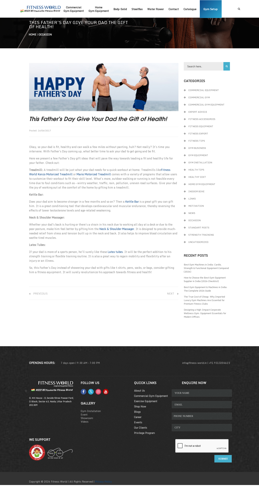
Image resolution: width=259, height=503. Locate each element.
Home (32, 34)
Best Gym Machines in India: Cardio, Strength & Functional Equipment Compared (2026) (206, 268)
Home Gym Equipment (201, 184)
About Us (139, 391)
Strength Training (201, 235)
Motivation (196, 206)
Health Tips (196, 170)
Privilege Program (144, 433)
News (191, 213)
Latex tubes (115, 252)
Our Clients (140, 428)
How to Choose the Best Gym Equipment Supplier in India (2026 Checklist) (205, 279)
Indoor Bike (196, 191)
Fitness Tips (196, 141)
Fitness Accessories (201, 119)
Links (192, 199)
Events (138, 422)
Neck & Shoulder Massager (116, 229)
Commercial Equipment (203, 90)
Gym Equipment (198, 155)
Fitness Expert (198, 133)
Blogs (137, 412)
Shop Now (140, 406)
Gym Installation (200, 162)
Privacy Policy (103, 482)
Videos (84, 422)
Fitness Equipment (200, 126)
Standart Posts (198, 227)
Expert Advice (197, 112)
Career (137, 417)
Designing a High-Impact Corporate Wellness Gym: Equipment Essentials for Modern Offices (205, 313)
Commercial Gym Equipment (206, 105)
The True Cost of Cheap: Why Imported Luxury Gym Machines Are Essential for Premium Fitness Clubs (204, 300)
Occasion (45, 34)
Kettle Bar (132, 201)
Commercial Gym (199, 97)
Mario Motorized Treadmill (93, 174)
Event (84, 415)
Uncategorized (198, 242)
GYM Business (197, 148)
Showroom (87, 418)
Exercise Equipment (145, 401)
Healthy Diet (197, 177)
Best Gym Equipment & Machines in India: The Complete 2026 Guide (205, 289)
